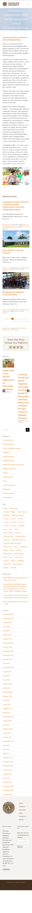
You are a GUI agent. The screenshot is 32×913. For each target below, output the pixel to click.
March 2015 (7, 733)
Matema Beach (7, 554)
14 (24, 318)
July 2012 (7, 745)
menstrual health (18, 554)
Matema (18, 550)
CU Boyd (13, 526)
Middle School (8, 477)
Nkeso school (18, 557)
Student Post (6, 564)
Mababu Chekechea (10, 469)
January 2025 (8, 639)
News (17, 226)
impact (16, 547)
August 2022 (7, 672)
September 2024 (9, 651)
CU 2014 (20, 519)
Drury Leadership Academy (12, 448)
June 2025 (7, 626)
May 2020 (7, 688)
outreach (13, 561)
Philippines (7, 489)
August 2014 (7, 737)
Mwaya (5, 557)
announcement (14, 508)
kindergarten (23, 547)
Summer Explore (17, 564)
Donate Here (6, 869)
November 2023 (8, 655)
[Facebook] (10, 347)
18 (18, 321)
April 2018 (7, 704)
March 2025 (7, 635)
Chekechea (15, 269)
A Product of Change (9, 512)
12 (18, 318)
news (15, 227)
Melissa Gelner (7, 224)
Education (7, 452)
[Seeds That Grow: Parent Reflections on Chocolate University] (8, 360)
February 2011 (8, 770)
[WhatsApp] (18, 347)
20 (24, 321)
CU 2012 (13, 519)
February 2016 (8, 729)
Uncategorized (8, 497)
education (18, 533)
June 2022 (7, 680)
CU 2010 (6, 519)
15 (26, 318)
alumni (5, 508)
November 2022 (8, 667)
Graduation (6, 540)
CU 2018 (13, 522)
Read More (5, 229)
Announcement (8, 440)
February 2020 (8, 692)
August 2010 (7, 774)
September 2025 (9, 618)
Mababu (5, 550)
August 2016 (7, 721)
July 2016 (7, 725)
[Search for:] (14, 430)
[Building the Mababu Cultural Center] (16, 280)
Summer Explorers (9, 493)
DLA (10, 529)
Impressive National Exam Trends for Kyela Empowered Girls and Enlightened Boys (16, 206)
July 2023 (7, 663)
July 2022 (7, 676)
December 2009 (8, 786)
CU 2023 (20, 522)
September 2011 (9, 766)
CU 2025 (6, 526)
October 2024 (8, 647)
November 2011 (8, 762)
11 (15, 318)
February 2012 (8, 758)
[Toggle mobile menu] (28, 4)
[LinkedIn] (14, 347)
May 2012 (7, 753)
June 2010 (7, 778)
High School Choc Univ (18, 540)
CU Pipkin (21, 526)
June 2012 (7, 749)
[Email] (21, 347)
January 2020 (8, 696)
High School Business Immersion (14, 465)
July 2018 (7, 700)
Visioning (13, 567)
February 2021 (8, 684)
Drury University (8, 533)
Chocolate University (18, 515)
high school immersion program (12, 543)
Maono (14, 226)
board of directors (22, 512)
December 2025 (8, 614)
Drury (16, 529)
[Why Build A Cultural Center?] (16, 238)
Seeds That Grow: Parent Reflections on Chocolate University (8, 379)
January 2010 (8, 782)
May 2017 (7, 712)
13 (21, 318)
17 (15, 321)
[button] (4, 391)
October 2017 (8, 708)
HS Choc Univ (7, 547)
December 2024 (8, 643)
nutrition (5, 561)
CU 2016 (6, 522)
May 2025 (7, 631)
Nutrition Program (9, 485)
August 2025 (7, 622)
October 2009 (8, 794)
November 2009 (8, 790)
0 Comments (19, 227)
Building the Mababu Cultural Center (13, 293)
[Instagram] (16, 887)
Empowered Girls (25, 226)
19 (21, 321)
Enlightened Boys (8, 226)
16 (12, 321)
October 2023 (8, 659)
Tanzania (5, 567)
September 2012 (9, 741)
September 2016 (9, 717)
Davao (5, 529)
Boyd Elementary (9, 444)
